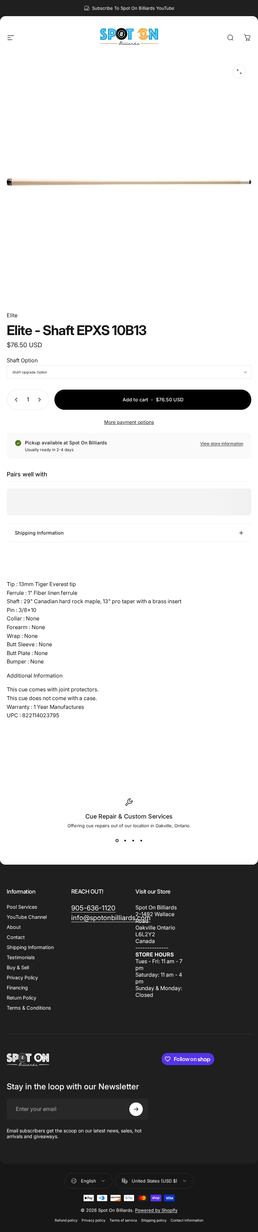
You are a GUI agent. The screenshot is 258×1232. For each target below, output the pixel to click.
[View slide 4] (141, 840)
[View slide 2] (125, 840)
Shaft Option (22, 360)
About (14, 927)
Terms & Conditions (29, 1008)
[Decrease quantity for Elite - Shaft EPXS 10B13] (15, 399)
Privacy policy (93, 1220)
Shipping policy (154, 1220)
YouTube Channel (27, 917)
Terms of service (123, 1220)
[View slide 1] (117, 840)
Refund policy (66, 1220)
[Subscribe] (136, 1109)
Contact (16, 937)
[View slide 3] (133, 840)
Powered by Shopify (156, 1210)
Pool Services (22, 907)
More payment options (129, 422)
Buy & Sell (18, 967)
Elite (12, 315)
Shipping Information (30, 947)
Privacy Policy (22, 977)
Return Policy (21, 998)
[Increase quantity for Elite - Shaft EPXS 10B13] (41, 399)
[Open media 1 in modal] (239, 71)
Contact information (187, 1220)
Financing (17, 987)
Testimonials (21, 957)
